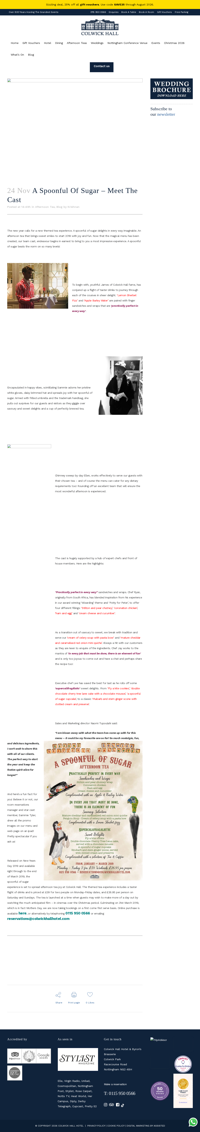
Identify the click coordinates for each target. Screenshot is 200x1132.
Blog (59, 206)
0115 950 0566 (98, 12)
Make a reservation (115, 1084)
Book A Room (146, 12)
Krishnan (73, 206)
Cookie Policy (115, 1125)
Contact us (101, 66)
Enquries (113, 12)
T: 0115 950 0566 (119, 1093)
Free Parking (181, 12)
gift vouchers (89, 4)
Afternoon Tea (45, 206)
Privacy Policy (96, 1125)
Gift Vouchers (164, 12)
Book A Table (128, 12)
